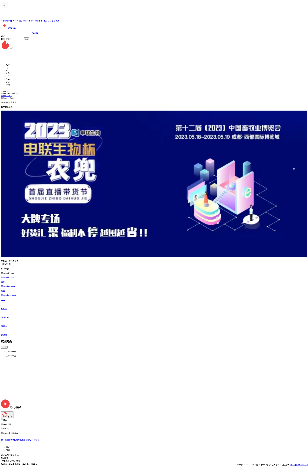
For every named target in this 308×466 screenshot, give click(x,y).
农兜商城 (26, 21)
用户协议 (13, 440)
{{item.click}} (6, 96)
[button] (154, 25)
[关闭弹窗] (18, 455)
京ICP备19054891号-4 (299, 465)
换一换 (4, 347)
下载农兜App (6, 54)
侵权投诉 (47, 21)
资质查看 (55, 21)
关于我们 (5, 440)
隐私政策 (21, 440)
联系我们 (37, 440)
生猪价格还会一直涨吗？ (11, 60)
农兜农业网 (17, 21)
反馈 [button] (41, 21)
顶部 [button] (8, 450)
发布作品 (12, 28)
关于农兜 (35, 21)
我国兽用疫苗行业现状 (10, 57)
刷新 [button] (8, 447)
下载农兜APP (6, 21)
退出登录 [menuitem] (35, 33)
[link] (5, 51)
